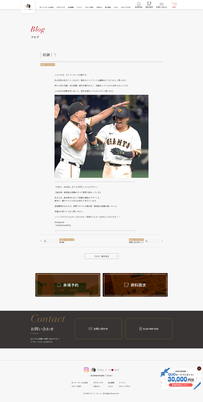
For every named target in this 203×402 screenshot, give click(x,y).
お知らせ (99, 7)
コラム (116, 7)
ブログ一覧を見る (101, 256)
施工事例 (108, 7)
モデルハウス (61, 7)
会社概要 (71, 7)
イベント (79, 7)
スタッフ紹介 (89, 7)
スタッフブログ (126, 7)
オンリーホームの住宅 (46, 7)
